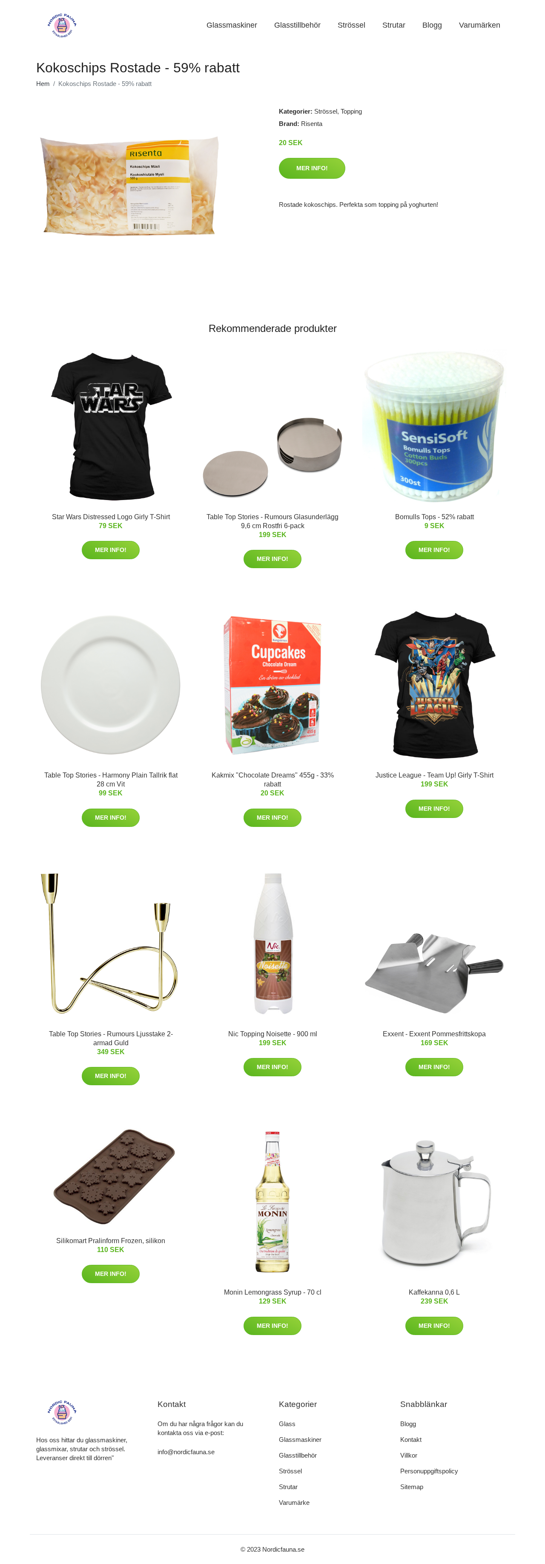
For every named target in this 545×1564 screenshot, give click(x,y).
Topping (351, 111)
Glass (287, 1423)
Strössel (351, 25)
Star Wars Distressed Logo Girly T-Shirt (111, 516)
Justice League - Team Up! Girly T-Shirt (434, 775)
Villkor (408, 1455)
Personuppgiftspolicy (429, 1471)
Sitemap (411, 1486)
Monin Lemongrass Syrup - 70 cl (272, 1292)
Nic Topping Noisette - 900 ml (272, 1034)
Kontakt (411, 1439)
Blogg (432, 25)
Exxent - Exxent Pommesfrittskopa (434, 1034)
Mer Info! (312, 168)
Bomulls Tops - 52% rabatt (434, 516)
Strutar (393, 25)
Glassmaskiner (232, 25)
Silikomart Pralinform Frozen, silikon (110, 1240)
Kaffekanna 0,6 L (434, 1292)
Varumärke (294, 1502)
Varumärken (479, 25)
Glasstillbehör (297, 25)
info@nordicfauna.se (186, 1451)
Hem (43, 83)
